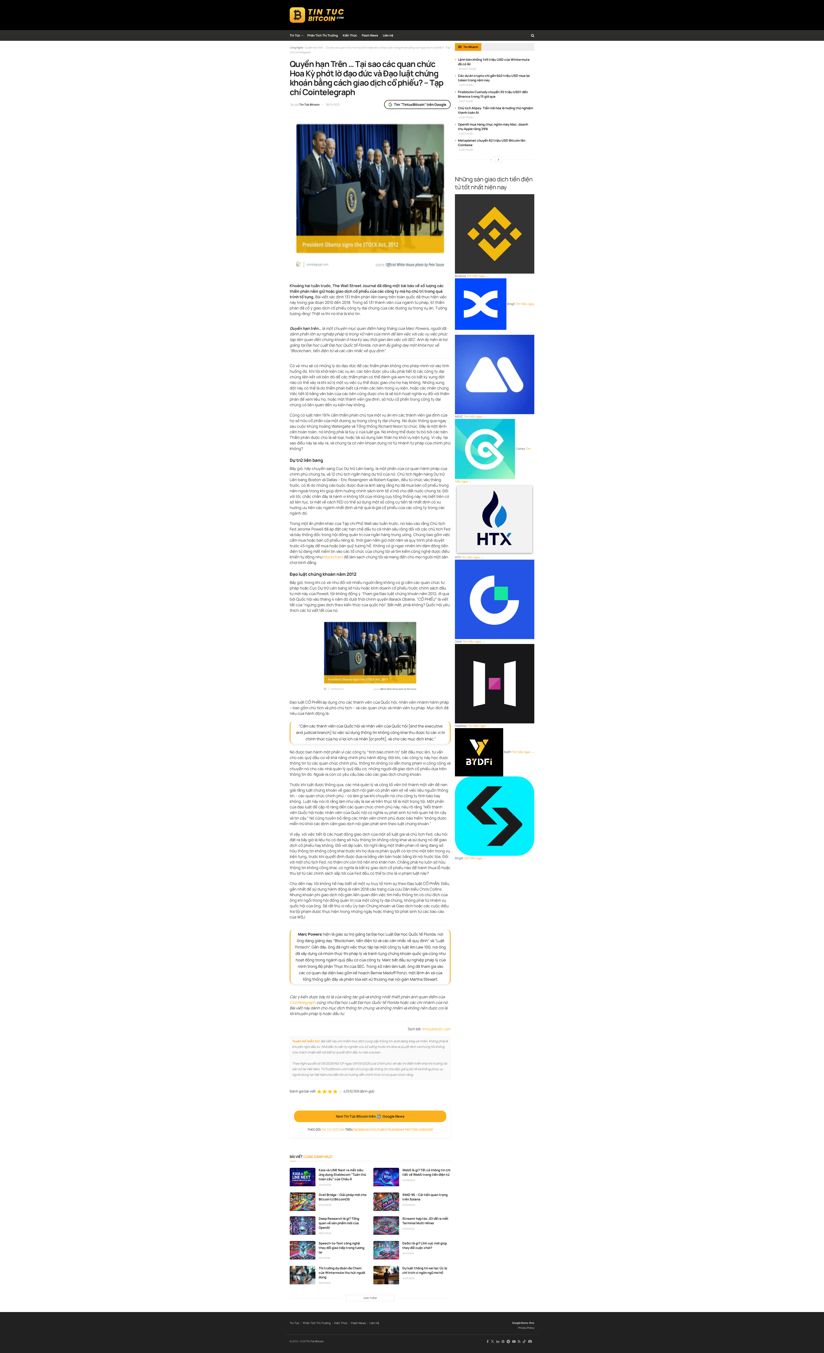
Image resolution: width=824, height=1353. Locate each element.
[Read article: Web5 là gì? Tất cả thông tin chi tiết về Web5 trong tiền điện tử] (386, 1177)
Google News (520, 1323)
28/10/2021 (333, 104)
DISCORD (426, 1129)
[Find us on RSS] (519, 1341)
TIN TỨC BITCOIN (332, 1129)
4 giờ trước (466, 117)
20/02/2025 (325, 1204)
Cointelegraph (303, 1002)
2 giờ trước (466, 84)
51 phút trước (468, 68)
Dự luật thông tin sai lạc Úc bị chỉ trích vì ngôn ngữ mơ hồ (424, 1270)
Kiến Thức (350, 35)
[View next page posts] (498, 159)
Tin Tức (295, 35)
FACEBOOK (361, 1129)
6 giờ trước (466, 149)
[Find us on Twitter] (492, 1341)
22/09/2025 (325, 1184)
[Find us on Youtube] (514, 1341)
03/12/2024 (408, 1228)
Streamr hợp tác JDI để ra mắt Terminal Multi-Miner (425, 1220)
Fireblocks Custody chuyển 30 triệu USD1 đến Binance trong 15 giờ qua (493, 94)
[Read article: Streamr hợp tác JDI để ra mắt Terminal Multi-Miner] (386, 1225)
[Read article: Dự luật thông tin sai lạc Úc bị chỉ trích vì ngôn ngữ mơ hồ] (386, 1275)
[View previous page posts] (491, 159)
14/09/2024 (408, 1278)
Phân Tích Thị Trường (322, 35)
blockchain (333, 556)
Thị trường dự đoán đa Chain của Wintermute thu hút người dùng (342, 1272)
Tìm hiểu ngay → (478, 276)
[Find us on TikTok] (524, 1341)
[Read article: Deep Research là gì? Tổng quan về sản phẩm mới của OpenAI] (302, 1225)
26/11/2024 (324, 1257)
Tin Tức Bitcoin (309, 104)
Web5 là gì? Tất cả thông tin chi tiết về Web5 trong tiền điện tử (426, 1172)
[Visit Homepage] (317, 15)
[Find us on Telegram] (508, 1341)
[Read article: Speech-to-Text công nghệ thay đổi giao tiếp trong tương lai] (302, 1250)
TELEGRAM (394, 1129)
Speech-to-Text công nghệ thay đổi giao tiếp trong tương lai (341, 1248)
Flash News (370, 35)
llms (531, 1323)
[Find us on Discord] (530, 1341)
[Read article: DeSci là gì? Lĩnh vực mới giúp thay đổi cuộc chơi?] (386, 1250)
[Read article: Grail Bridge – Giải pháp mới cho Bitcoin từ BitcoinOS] (302, 1201)
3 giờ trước (466, 101)
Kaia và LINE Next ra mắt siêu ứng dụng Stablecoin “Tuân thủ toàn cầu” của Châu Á (342, 1174)
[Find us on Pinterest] (502, 1341)
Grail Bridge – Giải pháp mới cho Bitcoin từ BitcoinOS (343, 1196)
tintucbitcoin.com (436, 1029)
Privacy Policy (526, 1328)
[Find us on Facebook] (488, 1341)
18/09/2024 (325, 1282)
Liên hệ (388, 35)
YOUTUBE (378, 1129)
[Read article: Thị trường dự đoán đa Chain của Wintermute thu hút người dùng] (302, 1275)
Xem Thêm (370, 1298)
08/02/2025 (325, 1233)
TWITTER (410, 1129)
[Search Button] (532, 35)
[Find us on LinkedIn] (497, 1341)
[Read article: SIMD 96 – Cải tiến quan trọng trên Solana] (386, 1201)
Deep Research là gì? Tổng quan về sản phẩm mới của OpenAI (339, 1223)
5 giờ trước (466, 133)
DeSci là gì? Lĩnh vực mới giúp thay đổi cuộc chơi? (424, 1245)
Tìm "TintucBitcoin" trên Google (420, 104)
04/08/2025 (408, 1180)
